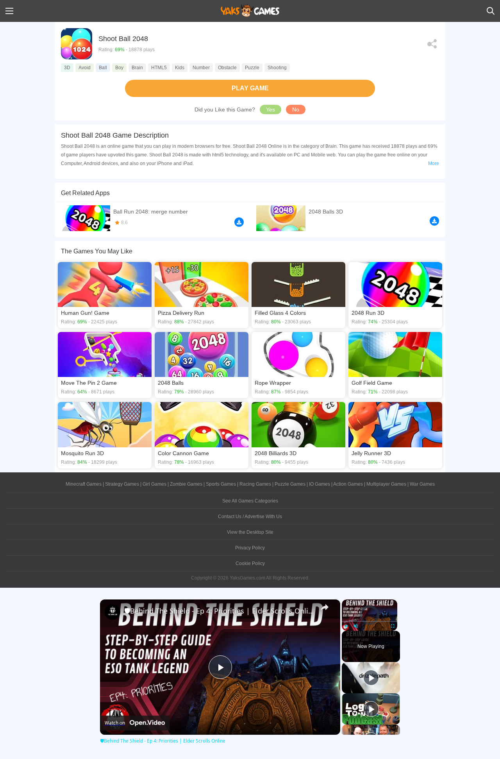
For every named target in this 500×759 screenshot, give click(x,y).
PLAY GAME (250, 88)
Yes (270, 109)
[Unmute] (356, 626)
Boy (119, 67)
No (295, 109)
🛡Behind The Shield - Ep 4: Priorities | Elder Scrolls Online (219, 610)
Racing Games (255, 484)
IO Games (319, 484)
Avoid (85, 67)
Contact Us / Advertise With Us (250, 516)
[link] (112, 612)
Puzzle (252, 67)
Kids (179, 67)
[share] (325, 607)
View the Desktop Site (250, 532)
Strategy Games (122, 484)
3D (67, 67)
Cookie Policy (250, 563)
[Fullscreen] (392, 626)
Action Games (348, 484)
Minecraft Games (84, 484)
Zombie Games (186, 484)
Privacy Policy (250, 548)
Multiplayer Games (386, 484)
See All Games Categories (250, 501)
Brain (137, 67)
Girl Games (154, 484)
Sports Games (221, 484)
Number (201, 67)
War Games (422, 484)
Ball (103, 67)
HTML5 (159, 67)
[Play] (346, 626)
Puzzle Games (290, 484)
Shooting (277, 67)
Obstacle (227, 67)
